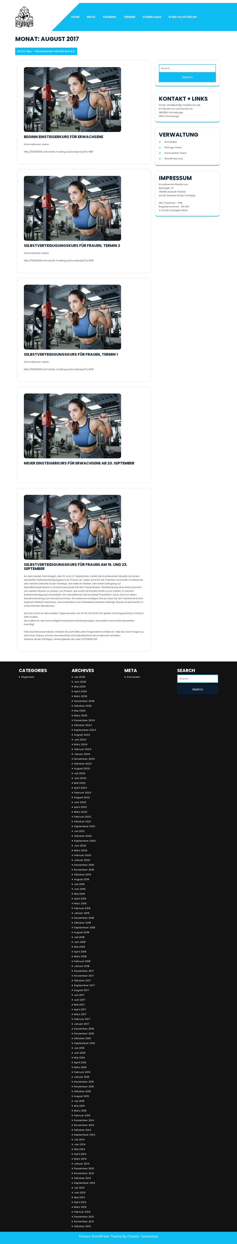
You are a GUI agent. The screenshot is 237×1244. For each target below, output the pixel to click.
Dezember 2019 (84, 865)
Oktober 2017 (82, 980)
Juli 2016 (79, 1048)
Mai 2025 (80, 710)
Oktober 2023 (83, 763)
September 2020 (85, 841)
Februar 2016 (82, 1072)
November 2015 (84, 1086)
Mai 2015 (79, 1106)
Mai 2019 (79, 894)
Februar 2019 (82, 908)
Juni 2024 (80, 739)
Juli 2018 (79, 937)
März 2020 (80, 850)
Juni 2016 (80, 1053)
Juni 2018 (80, 942)
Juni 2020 (80, 845)
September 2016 (84, 1043)
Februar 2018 (82, 961)
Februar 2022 (82, 816)
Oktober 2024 (83, 725)
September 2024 (85, 730)
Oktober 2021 (82, 821)
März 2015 (80, 1110)
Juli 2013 (79, 1188)
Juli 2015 (79, 1101)
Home (75, 17)
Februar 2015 (82, 1115)
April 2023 (80, 788)
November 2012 (84, 1221)
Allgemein (27, 677)
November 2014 (84, 1125)
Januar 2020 (82, 860)
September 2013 (84, 1183)
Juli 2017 (79, 995)
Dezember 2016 (84, 1028)
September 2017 (84, 985)
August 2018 (81, 932)
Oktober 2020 (83, 836)
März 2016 (80, 1067)
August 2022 (82, 797)
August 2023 (82, 768)
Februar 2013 (82, 1212)
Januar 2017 (81, 1024)
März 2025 (80, 715)
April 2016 (80, 1062)
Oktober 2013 (82, 1178)
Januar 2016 (81, 1077)
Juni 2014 (80, 1144)
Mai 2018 (79, 947)
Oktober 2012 (82, 1226)
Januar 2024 (82, 754)
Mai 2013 (79, 1197)
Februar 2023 (82, 792)
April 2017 (80, 1009)
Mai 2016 (79, 1057)
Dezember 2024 (84, 720)
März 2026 (80, 696)
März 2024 (81, 744)
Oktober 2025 (83, 706)
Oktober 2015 (82, 1091)
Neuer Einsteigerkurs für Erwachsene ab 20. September (79, 463)
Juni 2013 (80, 1192)
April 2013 (80, 1202)
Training (109, 17)
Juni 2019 (80, 889)
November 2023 (84, 759)
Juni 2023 (80, 778)
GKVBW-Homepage (171, 112)
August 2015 (81, 1096)
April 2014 (80, 1154)
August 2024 (82, 735)
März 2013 (80, 1207)
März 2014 (80, 1159)
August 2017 (81, 990)
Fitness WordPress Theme (100, 1236)
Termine (129, 17)
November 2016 (84, 1033)
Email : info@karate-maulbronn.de (179, 105)
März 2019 (80, 903)
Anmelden (170, 142)
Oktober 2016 (82, 1038)
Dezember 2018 (84, 918)
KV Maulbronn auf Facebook (176, 108)
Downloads (152, 17)
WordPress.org (173, 158)
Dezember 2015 (84, 1081)
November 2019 (84, 869)
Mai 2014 (79, 1149)
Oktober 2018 (82, 922)
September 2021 (84, 826)
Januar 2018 (81, 966)
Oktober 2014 (82, 1130)
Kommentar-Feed (175, 153)
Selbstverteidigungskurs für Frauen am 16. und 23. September (75, 566)
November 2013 (84, 1173)
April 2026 (80, 691)
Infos (91, 17)
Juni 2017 (79, 1000)
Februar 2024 (82, 749)
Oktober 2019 (82, 874)
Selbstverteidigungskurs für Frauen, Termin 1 (71, 354)
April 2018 (80, 951)
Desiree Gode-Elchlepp (181, 195)
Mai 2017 (79, 1004)
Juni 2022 (80, 802)
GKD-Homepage (169, 116)
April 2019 (80, 898)
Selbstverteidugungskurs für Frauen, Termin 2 (72, 245)
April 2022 (80, 807)
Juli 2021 (79, 831)
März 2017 (80, 1014)
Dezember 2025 (84, 701)
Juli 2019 (79, 884)
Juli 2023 (79, 773)
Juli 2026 (79, 677)
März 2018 (80, 956)
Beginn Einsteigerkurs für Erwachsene (63, 136)
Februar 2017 (82, 1019)
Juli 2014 (79, 1139)
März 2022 (80, 812)
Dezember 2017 (84, 971)
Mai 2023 (80, 783)
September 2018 (84, 927)
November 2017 (84, 975)
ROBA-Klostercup (183, 17)
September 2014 (84, 1135)
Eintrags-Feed (172, 147)
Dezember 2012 (84, 1216)
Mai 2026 (80, 686)
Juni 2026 (80, 682)
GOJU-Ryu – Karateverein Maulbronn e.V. (46, 51)
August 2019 (81, 879)
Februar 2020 (82, 855)
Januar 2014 (82, 1163)
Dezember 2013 (84, 1168)
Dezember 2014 (84, 1120)
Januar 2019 (81, 913)
